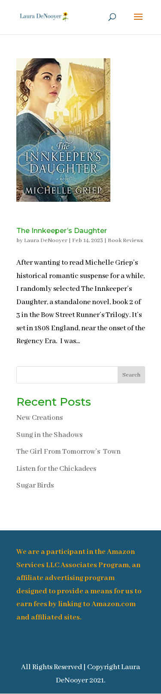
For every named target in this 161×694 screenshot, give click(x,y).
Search (131, 375)
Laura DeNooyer (45, 240)
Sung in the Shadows (49, 435)
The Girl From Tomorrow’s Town (68, 451)
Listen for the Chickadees (56, 468)
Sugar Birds (35, 485)
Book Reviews (125, 240)
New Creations (39, 417)
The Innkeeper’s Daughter (61, 231)
